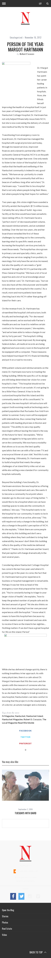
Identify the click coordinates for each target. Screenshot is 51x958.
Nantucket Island (34, 716)
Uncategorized (16, 37)
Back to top (36, 952)
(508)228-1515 (27, 866)
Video (4, 935)
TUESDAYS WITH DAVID (25, 813)
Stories (5, 916)
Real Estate (7, 928)
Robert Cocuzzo (27, 53)
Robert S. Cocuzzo (33, 719)
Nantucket (20, 716)
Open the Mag (8, 910)
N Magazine (8, 716)
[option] (25, 792)
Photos (5, 922)
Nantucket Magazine (12, 719)
